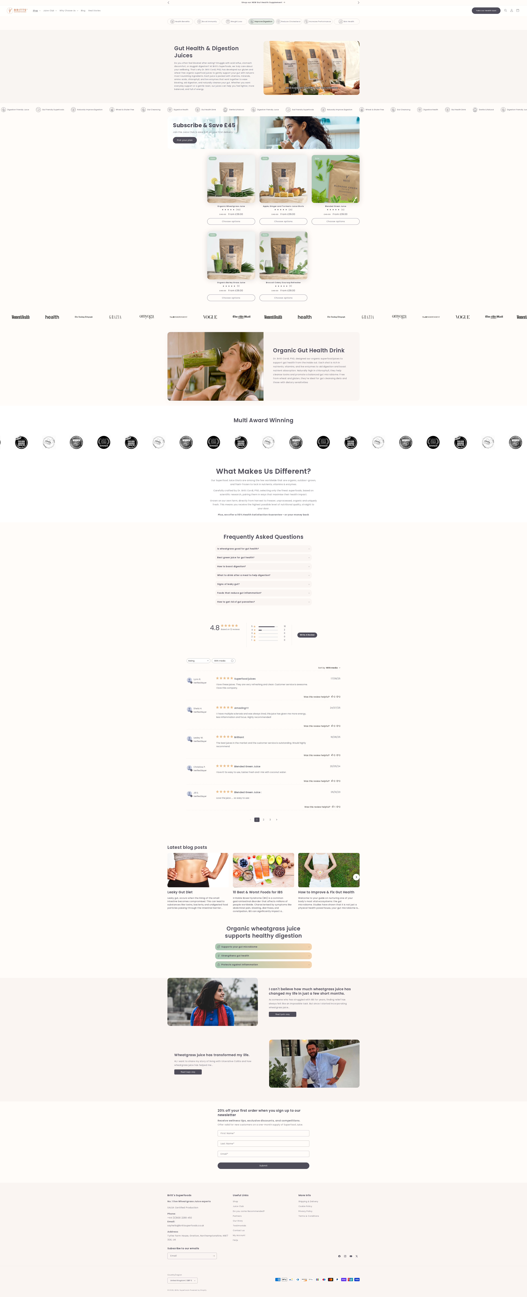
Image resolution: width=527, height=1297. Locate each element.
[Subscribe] (214, 1256)
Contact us (239, 1230)
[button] (36, 10)
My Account (239, 1235)
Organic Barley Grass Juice (231, 283)
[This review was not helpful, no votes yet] (337, 697)
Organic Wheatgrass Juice (231, 206)
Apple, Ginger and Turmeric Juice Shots (283, 206)
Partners (237, 1216)
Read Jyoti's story (282, 1014)
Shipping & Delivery (308, 1201)
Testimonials (239, 1225)
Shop (235, 1201)
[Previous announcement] (168, 2)
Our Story (238, 1220)
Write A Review (307, 634)
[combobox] (198, 660)
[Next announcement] (359, 2)
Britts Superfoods (182, 1290)
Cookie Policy (305, 1206)
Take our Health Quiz (486, 10)
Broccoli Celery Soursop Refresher (283, 283)
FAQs (235, 1240)
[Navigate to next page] (276, 820)
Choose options (231, 221)
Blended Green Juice (335, 206)
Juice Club (238, 1206)
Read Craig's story (188, 1072)
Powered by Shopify (198, 1290)
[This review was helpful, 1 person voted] (333, 807)
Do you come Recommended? (249, 1211)
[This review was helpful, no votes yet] (332, 697)
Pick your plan (185, 140)
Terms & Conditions (308, 1216)
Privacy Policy (305, 1211)
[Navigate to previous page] (250, 820)
